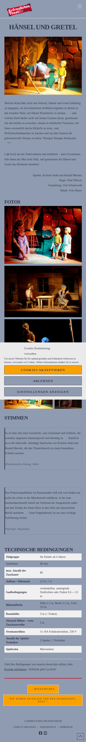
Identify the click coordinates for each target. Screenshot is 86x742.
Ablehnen (43, 380)
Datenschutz (48, 727)
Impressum (66, 727)
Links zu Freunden (24, 727)
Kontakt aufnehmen (15, 669)
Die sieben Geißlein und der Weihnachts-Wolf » (43, 700)
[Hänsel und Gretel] (43, 235)
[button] (80, 6)
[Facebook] (40, 733)
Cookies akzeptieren (43, 369)
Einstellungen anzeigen (43, 391)
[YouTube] (45, 733)
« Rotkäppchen (43, 689)
